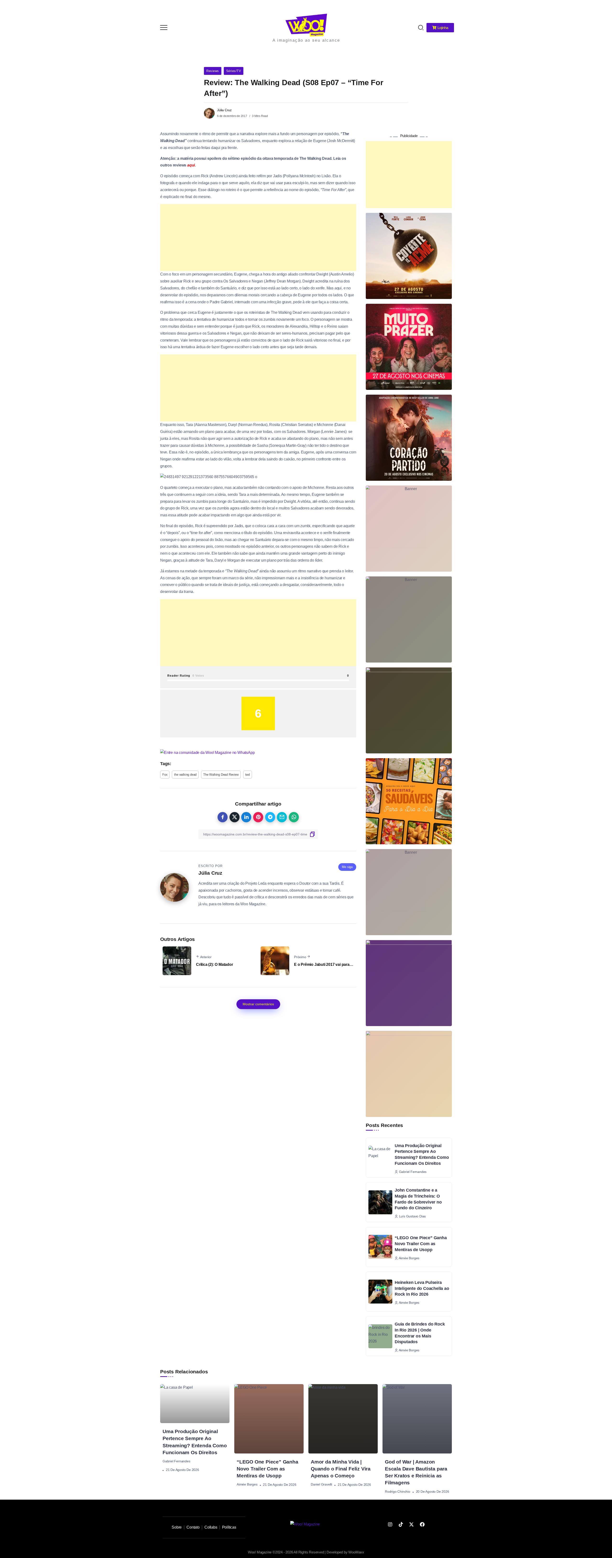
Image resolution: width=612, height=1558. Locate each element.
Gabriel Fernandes (176, 1353)
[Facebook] (422, 1416)
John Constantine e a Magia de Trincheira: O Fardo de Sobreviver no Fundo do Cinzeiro (418, 1091)
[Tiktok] (400, 1416)
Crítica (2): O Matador (214, 857)
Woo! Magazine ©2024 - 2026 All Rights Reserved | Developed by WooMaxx (306, 1444)
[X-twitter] (411, 1416)
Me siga (347, 759)
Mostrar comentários (258, 896)
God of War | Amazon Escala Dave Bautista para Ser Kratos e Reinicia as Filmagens (416, 1364)
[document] (306, 1504)
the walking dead (185, 667)
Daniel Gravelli (321, 1377)
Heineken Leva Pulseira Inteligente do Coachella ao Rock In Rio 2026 (422, 1180)
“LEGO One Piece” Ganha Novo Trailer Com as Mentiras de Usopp (421, 1135)
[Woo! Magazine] (305, 1416)
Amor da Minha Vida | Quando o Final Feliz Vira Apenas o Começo (341, 1360)
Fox (164, 667)
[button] (602, 7)
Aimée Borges (247, 1377)
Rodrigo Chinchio (397, 1384)
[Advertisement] (258, 129)
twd (247, 667)
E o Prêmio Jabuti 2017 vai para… (323, 857)
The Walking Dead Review (220, 667)
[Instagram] (390, 1416)
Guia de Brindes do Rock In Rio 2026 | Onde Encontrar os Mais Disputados (420, 1225)
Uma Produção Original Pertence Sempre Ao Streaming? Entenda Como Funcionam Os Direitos (422, 1046)
